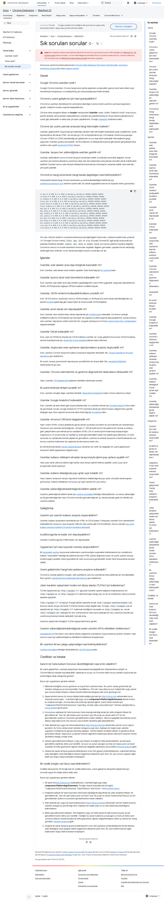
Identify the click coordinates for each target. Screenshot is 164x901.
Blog (71, 3)
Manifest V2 (44, 10)
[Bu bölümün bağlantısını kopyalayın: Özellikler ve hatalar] (68, 657)
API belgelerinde (61, 381)
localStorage (94, 314)
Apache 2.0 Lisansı (117, 852)
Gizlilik (45, 896)
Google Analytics (117, 405)
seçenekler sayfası (51, 552)
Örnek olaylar (60, 3)
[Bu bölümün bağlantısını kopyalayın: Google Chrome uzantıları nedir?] (78, 83)
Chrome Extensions (23, 10)
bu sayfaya (105, 270)
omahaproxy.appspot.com (51, 183)
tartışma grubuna (124, 747)
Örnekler (96, 15)
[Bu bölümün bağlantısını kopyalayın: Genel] (50, 76)
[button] (14, 50)
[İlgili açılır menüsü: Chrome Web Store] (123, 15)
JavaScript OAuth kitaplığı (74, 340)
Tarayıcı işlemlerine (117, 353)
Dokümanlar (42, 3)
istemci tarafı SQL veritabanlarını (122, 321)
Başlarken (21, 15)
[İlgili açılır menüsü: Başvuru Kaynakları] (88, 15)
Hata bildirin (39, 874)
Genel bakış (7, 15)
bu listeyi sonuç (112, 788)
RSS (122, 886)
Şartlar (37, 896)
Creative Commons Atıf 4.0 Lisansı (79, 852)
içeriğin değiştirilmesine (71, 447)
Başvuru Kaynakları (77, 15)
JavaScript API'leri (65, 145)
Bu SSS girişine (85, 650)
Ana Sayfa (44, 36)
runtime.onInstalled (84, 494)
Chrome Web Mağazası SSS (88, 65)
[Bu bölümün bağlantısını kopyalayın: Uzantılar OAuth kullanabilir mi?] (76, 332)
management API (47, 634)
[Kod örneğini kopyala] (135, 191)
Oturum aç (156, 3)
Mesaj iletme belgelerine (92, 393)
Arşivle (80, 882)
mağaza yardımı (72, 68)
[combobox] (112, 3)
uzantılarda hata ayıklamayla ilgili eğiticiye (69, 578)
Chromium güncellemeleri (88, 874)
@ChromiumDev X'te (129, 874)
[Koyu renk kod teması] (131, 191)
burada (50, 302)
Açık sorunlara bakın (42, 878)
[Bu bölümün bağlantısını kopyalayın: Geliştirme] (55, 508)
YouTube (124, 878)
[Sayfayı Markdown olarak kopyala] (98, 44)
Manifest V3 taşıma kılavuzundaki (74, 58)
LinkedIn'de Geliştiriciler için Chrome (135, 882)
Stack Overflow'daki (109, 65)
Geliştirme (33, 15)
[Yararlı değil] (135, 36)
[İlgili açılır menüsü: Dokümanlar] (49, 2)
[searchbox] (16, 23)
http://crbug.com (109, 696)
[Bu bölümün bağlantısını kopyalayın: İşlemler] (52, 258)
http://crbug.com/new (95, 725)
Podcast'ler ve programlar (88, 886)
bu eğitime (96, 412)
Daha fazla (82, 3)
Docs (6, 10)
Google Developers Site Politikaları (59, 855)
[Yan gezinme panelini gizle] (29, 896)
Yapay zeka (60, 15)
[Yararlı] (131, 36)
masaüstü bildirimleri (117, 361)
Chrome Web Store (112, 15)
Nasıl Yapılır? (47, 15)
